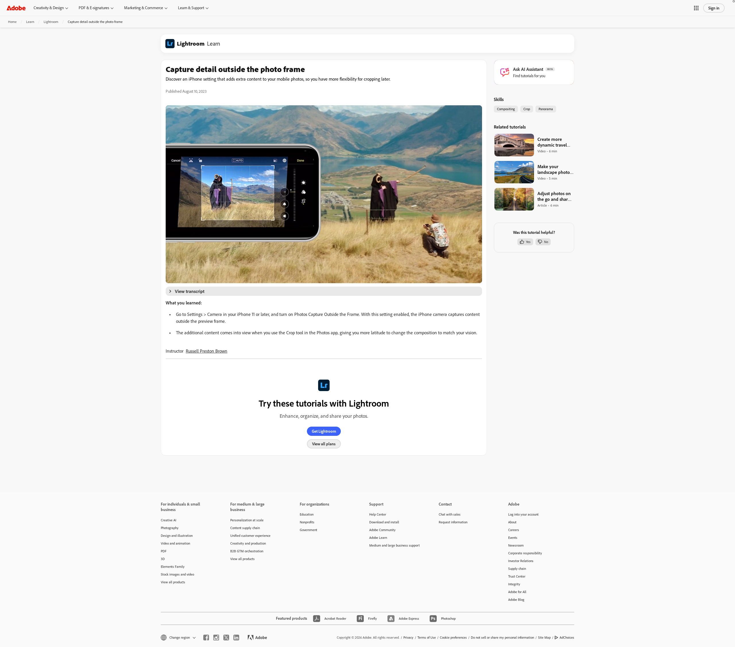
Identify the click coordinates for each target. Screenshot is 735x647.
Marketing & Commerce (143, 7)
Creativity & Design (49, 7)
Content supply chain (245, 528)
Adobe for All (517, 592)
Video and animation (175, 543)
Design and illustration (177, 535)
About (512, 522)
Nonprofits (307, 522)
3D (163, 559)
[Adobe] (16, 8)
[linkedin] (236, 637)
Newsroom (516, 545)
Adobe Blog (516, 599)
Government (308, 530)
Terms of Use (426, 637)
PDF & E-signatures (94, 7)
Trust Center (516, 576)
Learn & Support (191, 7)
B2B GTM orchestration (246, 551)
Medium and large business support (394, 545)
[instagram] (216, 637)
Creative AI (168, 520)
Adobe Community (382, 530)
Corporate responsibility (525, 553)
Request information (453, 522)
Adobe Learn (378, 537)
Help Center (377, 514)
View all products (173, 582)
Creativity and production (248, 543)
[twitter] (226, 637)
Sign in (713, 8)
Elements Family (173, 566)
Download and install (384, 522)
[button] (696, 8)
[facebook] (206, 637)
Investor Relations (520, 561)
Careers (513, 530)
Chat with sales (450, 514)
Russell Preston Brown (206, 351)
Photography (170, 528)
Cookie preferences (453, 637)
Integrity (514, 584)
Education (307, 514)
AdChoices (567, 637)
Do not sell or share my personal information (502, 637)
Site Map (544, 637)
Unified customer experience (250, 535)
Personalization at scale (247, 520)
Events (512, 537)
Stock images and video (177, 574)
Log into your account (523, 514)
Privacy (408, 637)
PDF (164, 551)
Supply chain (517, 568)
